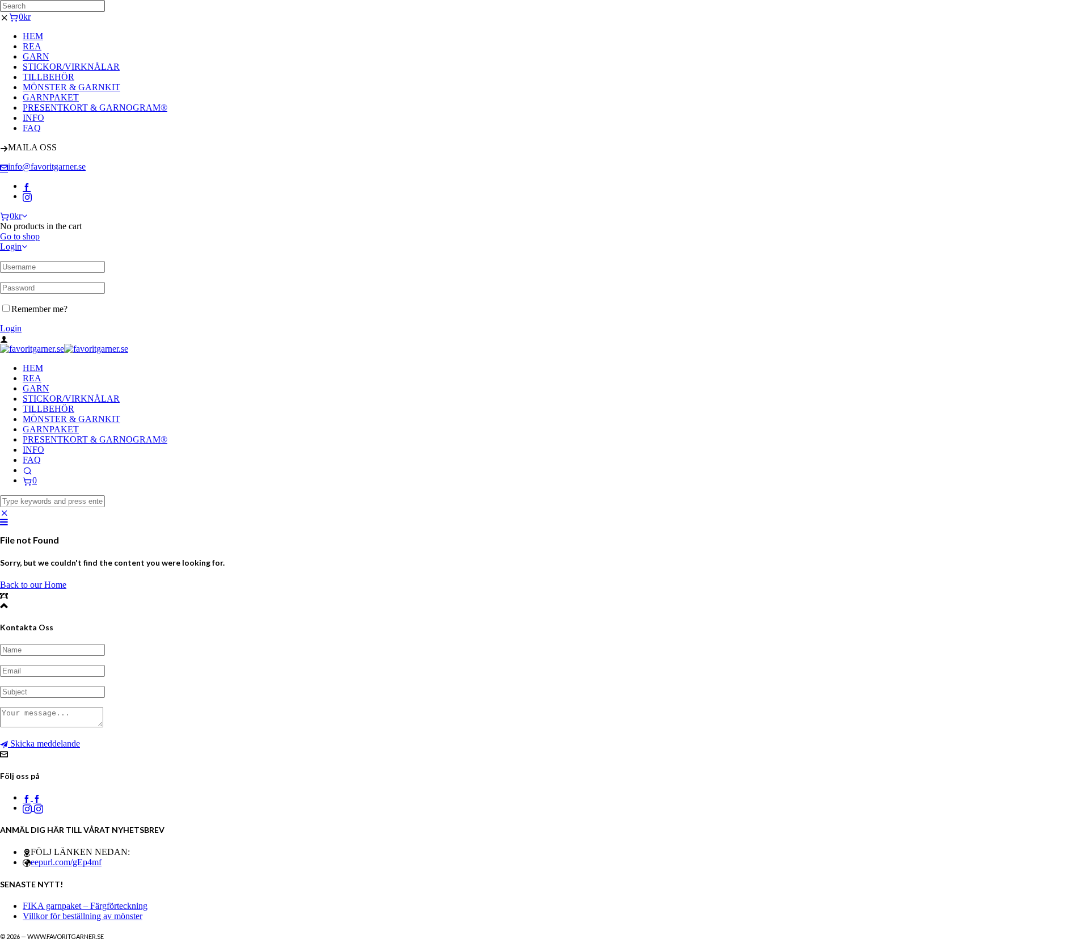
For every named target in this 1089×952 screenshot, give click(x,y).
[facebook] (27, 186)
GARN (36, 56)
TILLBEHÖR (48, 77)
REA (32, 46)
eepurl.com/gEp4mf (66, 862)
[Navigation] (4, 522)
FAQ (32, 128)
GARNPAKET (51, 97)
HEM (33, 36)
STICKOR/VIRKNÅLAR (71, 66)
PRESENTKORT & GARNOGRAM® (95, 107)
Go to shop (20, 236)
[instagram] (27, 196)
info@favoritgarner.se (47, 166)
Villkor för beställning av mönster (82, 916)
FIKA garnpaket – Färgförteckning (85, 906)
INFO (33, 118)
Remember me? (39, 309)
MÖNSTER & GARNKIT (71, 87)
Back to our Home (33, 584)
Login (11, 246)
